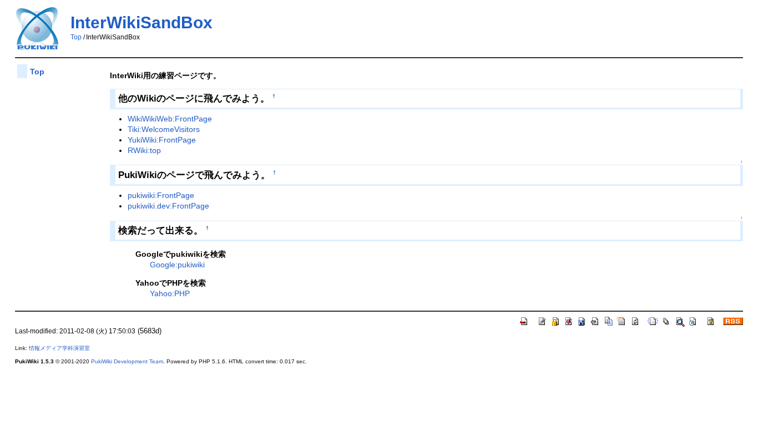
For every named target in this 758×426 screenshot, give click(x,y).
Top (76, 37)
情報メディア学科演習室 (59, 348)
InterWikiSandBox (141, 22)
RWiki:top (144, 150)
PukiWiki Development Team (127, 361)
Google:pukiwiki (177, 264)
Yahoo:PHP (170, 293)
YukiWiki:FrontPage (162, 139)
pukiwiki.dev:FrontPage (168, 205)
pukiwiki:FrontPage (161, 195)
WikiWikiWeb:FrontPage (170, 118)
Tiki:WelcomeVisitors (164, 129)
